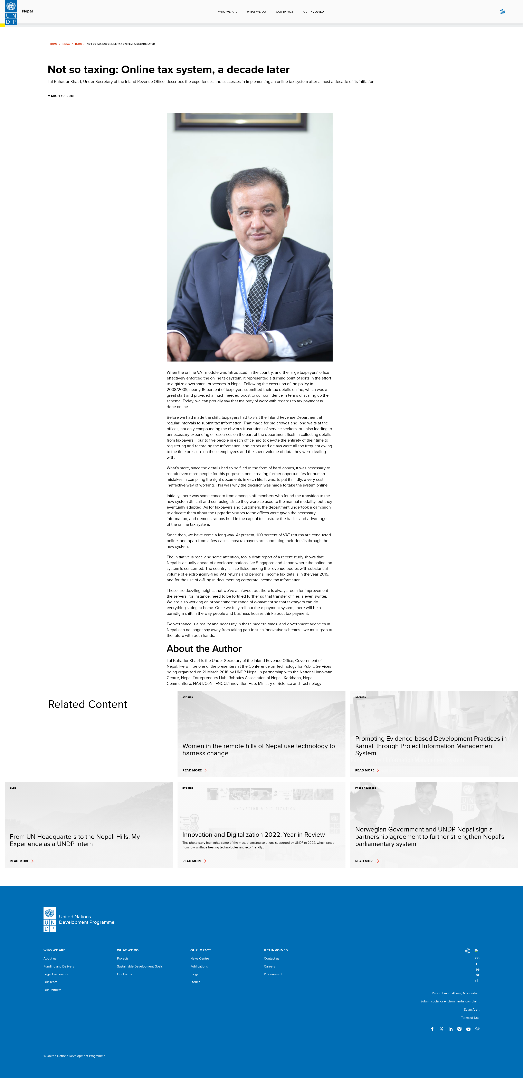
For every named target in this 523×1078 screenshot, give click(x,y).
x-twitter (441, 1029)
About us (50, 958)
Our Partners (52, 990)
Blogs (194, 974)
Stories (195, 982)
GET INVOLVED (313, 12)
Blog (78, 43)
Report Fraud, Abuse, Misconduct (455, 993)
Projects (123, 958)
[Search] (477, 966)
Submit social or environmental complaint (449, 1001)
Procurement (273, 974)
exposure (477, 1029)
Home (53, 43)
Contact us (271, 958)
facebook (432, 1029)
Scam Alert (471, 1009)
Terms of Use (470, 1017)
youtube (468, 1029)
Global (502, 12)
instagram (459, 1029)
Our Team (50, 982)
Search (510, 12)
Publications (199, 966)
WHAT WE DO (256, 12)
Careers (269, 966)
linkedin (450, 1029)
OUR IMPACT (285, 12)
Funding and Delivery (59, 966)
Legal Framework (56, 974)
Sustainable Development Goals (140, 966)
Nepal (27, 11)
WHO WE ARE (227, 12)
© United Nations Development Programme (74, 1056)
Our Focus (124, 974)
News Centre (199, 958)
